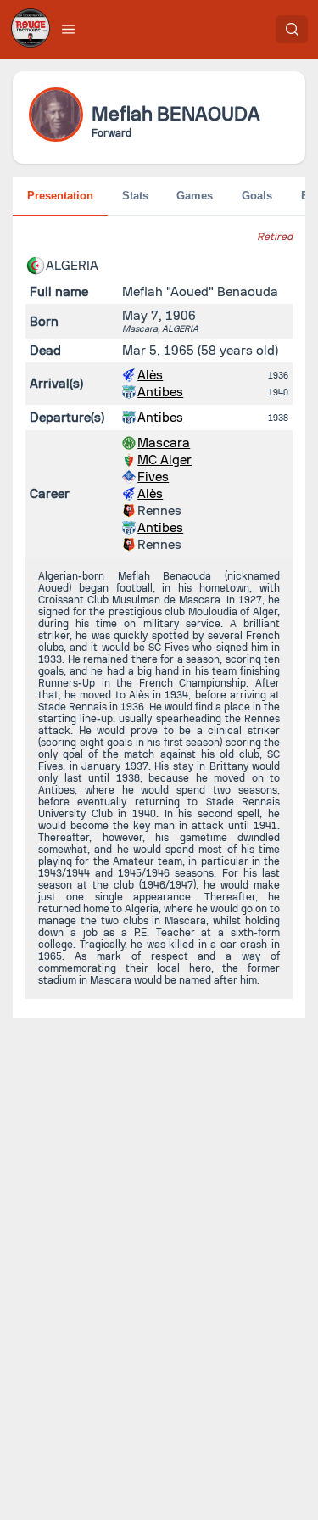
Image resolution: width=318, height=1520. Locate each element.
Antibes (160, 392)
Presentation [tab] (60, 195)
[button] (69, 29)
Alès (150, 375)
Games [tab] (194, 195)
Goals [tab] (257, 195)
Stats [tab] (135, 195)
